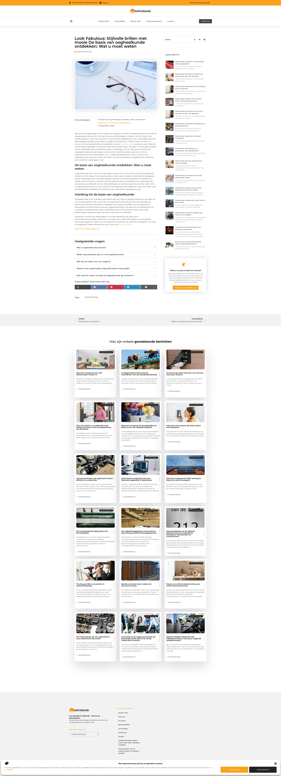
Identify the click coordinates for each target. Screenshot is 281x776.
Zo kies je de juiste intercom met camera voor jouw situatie (184, 374)
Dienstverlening (84, 52)
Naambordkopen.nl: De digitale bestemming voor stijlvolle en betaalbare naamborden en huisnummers (180, 534)
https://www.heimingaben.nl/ (87, 229)
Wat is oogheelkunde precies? (116, 247)
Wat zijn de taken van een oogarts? (116, 261)
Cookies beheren (263, 770)
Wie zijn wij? (135, 21)
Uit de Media (119, 21)
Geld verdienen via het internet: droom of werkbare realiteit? (128, 751)
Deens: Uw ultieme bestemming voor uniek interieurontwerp (183, 585)
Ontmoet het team (154, 21)
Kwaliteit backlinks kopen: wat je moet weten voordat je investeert (129, 743)
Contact (170, 21)
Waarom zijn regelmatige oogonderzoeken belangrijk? (116, 268)
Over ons (121, 717)
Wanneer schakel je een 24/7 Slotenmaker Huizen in (89, 374)
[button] (275, 763)
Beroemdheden (124, 724)
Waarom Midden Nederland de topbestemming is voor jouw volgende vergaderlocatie (183, 638)
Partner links (103, 21)
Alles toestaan (234, 770)
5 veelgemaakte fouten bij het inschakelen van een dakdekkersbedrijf (139, 374)
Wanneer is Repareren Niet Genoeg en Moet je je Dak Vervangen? (183, 479)
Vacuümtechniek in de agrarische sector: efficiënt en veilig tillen (94, 479)
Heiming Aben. (125, 224)
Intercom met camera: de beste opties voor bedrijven (183, 426)
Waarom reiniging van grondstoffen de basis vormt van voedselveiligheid (139, 426)
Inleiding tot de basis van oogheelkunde (114, 123)
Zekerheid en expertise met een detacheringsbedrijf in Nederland (136, 479)
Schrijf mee (122, 732)
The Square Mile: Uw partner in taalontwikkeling (90, 585)
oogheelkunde (126, 144)
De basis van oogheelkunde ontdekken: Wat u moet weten (122, 120)
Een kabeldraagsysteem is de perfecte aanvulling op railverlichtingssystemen (139, 532)
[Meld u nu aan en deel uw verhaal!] (185, 263)
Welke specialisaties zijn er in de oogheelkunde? (116, 254)
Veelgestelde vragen (106, 126)
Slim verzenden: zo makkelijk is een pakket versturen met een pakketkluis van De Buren (93, 427)
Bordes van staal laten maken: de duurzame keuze (136, 585)
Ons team (122, 721)
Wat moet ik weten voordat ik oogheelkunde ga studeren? (116, 275)
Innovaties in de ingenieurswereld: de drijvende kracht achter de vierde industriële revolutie (138, 638)
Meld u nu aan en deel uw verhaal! (185, 270)
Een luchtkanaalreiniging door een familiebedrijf (92, 532)
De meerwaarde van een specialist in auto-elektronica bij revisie (93, 638)
